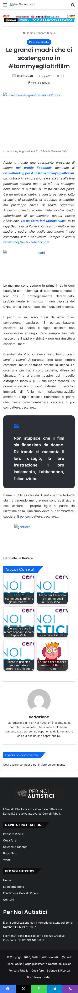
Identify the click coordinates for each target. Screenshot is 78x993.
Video (7, 859)
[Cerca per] (73, 6)
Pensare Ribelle (46, 33)
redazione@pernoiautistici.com (26, 242)
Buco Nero (10, 853)
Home (29, 33)
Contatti (8, 899)
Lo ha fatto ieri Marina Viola (43, 221)
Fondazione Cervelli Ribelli (20, 893)
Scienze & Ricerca (15, 847)
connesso (26, 764)
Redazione (23, 76)
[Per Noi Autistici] (22, 4)
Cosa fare (9, 840)
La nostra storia (13, 886)
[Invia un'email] (31, 76)
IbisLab (66, 963)
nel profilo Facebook (35, 168)
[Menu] (5, 6)
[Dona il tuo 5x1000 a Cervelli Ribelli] (39, 18)
